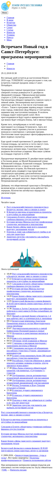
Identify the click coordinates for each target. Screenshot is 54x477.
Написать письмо (18, 470)
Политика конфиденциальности (20, 459)
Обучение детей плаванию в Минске (29, 341)
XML (4, 470)
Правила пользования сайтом (37, 460)
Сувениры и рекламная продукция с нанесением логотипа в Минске (27, 344)
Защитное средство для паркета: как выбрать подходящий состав (26, 406)
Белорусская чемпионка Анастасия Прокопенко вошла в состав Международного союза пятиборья (28, 323)
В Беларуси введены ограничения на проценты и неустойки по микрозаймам (29, 213)
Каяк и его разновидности (24, 338)
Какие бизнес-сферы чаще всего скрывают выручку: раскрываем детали (27, 228)
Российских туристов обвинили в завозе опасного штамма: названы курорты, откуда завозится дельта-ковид (29, 363)
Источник (6, 198)
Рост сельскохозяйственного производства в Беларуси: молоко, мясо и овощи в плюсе (27, 208)
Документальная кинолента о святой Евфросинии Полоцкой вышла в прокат (27, 329)
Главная (10, 63)
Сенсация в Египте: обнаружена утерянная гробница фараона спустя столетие (27, 218)
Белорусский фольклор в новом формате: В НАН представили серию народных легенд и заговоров (29, 303)
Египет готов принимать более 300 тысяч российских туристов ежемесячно (29, 356)
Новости (11, 68)
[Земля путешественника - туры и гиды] (21, 10)
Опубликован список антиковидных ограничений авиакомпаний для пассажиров (28, 376)
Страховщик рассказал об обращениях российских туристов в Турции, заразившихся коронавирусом (28, 350)
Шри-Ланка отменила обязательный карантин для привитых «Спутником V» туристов (26, 370)
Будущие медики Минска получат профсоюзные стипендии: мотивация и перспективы (29, 223)
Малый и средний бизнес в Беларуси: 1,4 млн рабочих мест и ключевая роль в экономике (29, 317)
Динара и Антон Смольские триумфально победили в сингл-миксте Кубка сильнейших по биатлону (29, 311)
